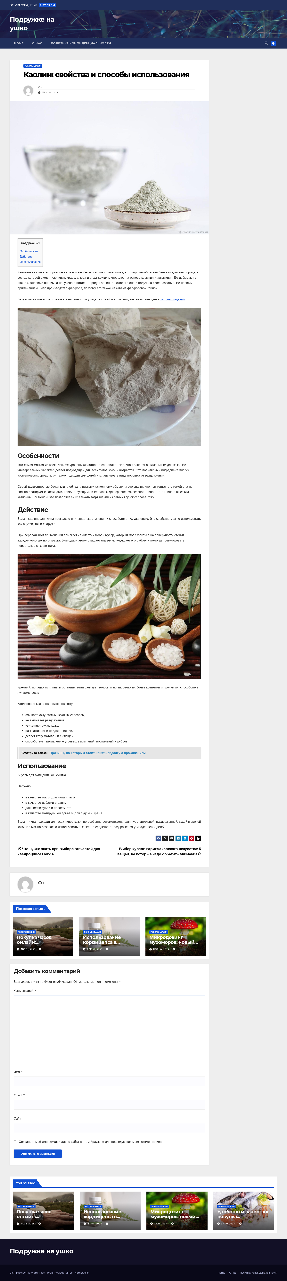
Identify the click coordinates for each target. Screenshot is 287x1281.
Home (18, 43)
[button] (266, 43)
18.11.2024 (161, 1223)
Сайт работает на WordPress (27, 1272)
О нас (37, 43)
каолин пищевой (172, 299)
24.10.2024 (228, 1223)
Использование (30, 262)
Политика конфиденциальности (81, 43)
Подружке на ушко (41, 1251)
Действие (26, 256)
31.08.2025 (28, 1223)
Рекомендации (33, 66)
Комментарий (25, 991)
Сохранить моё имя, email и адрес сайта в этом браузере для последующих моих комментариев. (90, 1142)
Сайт (17, 1118)
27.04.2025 (95, 1223)
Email (19, 1095)
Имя (18, 1072)
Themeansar (81, 1272)
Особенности (29, 251)
